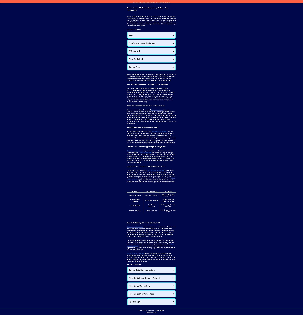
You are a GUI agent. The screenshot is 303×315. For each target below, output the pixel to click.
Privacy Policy (151, 310)
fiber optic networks (157, 110)
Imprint (157, 310)
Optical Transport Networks (135, 253)
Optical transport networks (135, 151)
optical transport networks (160, 131)
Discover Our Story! (143, 310)
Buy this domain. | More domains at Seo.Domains (158, 2)
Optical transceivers (145, 153)
